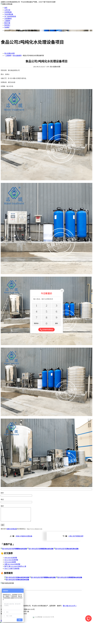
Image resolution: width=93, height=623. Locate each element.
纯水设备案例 (17, 55)
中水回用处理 (32, 594)
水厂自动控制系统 (10, 16)
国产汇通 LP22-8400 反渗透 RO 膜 (15, 566)
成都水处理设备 (12, 529)
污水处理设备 (8, 14)
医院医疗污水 (61, 594)
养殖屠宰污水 (47, 594)
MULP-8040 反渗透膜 (11, 560)
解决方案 (7, 23)
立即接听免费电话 (47, 329)
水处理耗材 (8, 18)
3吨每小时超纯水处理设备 (24, 536)
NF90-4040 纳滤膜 (10, 562)
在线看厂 (7, 27)
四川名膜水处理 (9, 53)
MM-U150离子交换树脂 (11, 568)
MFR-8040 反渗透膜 (10, 557)
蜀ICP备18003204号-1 (69, 606)
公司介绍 (7, 10)
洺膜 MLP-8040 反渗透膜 (12, 564)
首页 (5, 8)
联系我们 (7, 25)
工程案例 (7, 21)
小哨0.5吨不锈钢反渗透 (75, 536)
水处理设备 (8, 12)
